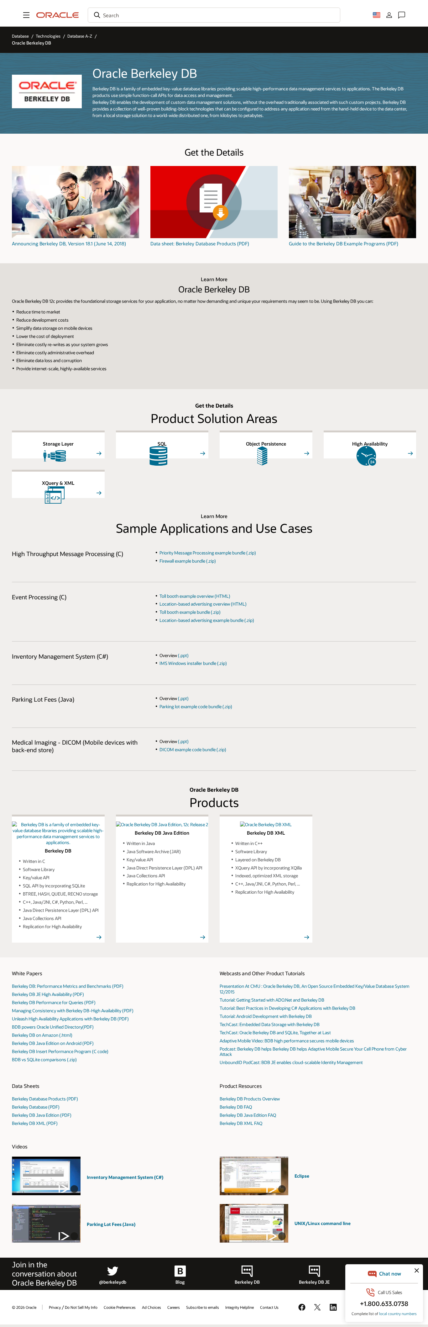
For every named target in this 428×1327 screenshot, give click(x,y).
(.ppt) (183, 655)
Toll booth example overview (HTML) (194, 596)
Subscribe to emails (202, 1307)
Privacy (55, 1307)
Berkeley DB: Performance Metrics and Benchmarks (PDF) (67, 986)
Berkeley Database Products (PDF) (45, 1098)
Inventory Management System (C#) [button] (125, 1177)
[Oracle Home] (57, 15)
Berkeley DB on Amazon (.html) (42, 1035)
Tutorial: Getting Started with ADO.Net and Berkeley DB (272, 1000)
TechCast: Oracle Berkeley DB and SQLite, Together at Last (275, 1032)
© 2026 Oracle (24, 1307)
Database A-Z (79, 36)
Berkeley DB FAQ (236, 1107)
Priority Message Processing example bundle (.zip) (207, 552)
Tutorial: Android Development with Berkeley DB (266, 1016)
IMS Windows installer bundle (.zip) (193, 663)
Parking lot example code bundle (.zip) (195, 706)
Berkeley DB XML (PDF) (35, 1123)
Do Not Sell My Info (81, 1307)
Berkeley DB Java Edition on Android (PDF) (53, 1043)
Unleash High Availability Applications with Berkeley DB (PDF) (70, 1018)
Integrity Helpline (239, 1307)
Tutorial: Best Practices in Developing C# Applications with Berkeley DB (287, 1008)
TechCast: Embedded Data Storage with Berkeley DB (270, 1024)
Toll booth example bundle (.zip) (190, 612)
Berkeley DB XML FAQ (241, 1123)
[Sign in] (389, 15)
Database (20, 36)
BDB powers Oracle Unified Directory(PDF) (53, 1027)
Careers (173, 1307)
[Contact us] (401, 15)
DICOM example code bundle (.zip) (192, 749)
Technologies (48, 36)
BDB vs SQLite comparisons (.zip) (44, 1059)
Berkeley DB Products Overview (250, 1098)
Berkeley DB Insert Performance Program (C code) (60, 1051)
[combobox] (214, 15)
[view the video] (46, 1176)
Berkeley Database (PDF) (36, 1107)
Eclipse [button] (302, 1176)
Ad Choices (151, 1307)
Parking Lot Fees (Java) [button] (111, 1224)
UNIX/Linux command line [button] (323, 1223)
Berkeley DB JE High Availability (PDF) (48, 994)
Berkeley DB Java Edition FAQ (248, 1115)
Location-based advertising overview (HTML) (203, 604)
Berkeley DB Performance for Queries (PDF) (54, 1002)
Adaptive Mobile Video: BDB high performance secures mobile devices (287, 1040)
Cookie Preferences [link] (120, 1307)
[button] (26, 15)
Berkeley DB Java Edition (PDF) (41, 1115)
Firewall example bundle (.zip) (187, 561)
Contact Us (269, 1307)
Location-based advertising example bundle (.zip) (206, 620)
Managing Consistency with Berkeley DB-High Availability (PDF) (72, 1010)
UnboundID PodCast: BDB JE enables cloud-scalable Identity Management (291, 1062)
